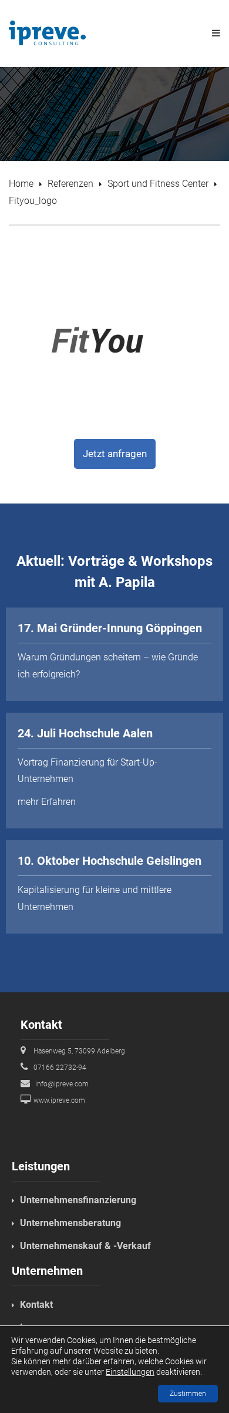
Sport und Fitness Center (157, 183)
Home (21, 183)
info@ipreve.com (62, 1084)
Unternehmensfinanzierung (78, 1200)
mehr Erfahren (47, 801)
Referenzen (70, 183)
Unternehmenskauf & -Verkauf (85, 1245)
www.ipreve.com (59, 1100)
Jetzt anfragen (115, 453)
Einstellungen (130, 1372)
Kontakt (36, 1304)
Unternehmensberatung (70, 1223)
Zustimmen (188, 1393)
